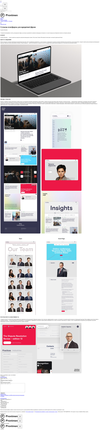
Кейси (1, 19)
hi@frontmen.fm (3, 377)
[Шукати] (1, 12)
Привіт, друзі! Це (3, 378)
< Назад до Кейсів (4, 21)
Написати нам (3, 24)
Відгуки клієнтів (3, 20)
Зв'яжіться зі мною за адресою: (6, 380)
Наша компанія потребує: (5, 382)
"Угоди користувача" (29, 411)
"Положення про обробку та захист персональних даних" (46, 411)
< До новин (10, 21)
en (0, 23)
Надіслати (3, 393)
